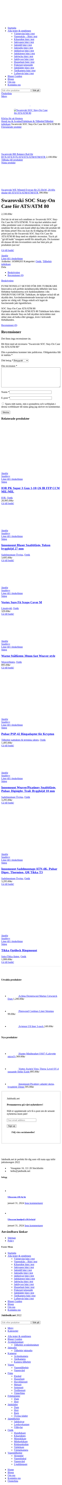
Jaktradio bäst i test (23, 47)
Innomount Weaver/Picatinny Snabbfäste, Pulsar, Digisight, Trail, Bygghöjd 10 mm (28, 789)
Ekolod (17, 1376)
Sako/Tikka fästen (10, 956)
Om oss (11, 1307)
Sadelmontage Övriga (12, 554)
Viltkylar (18, 1427)
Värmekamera (21, 1450)
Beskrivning (14, 272)
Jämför (4, 255)
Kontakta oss (14, 1310)
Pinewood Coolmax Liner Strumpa (36, 1011)
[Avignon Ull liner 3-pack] (13, 1026)
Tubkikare (19, 1447)
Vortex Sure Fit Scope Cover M (21, 602)
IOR (3, 497)
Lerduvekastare (21, 1424)
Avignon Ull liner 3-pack (31, 1026)
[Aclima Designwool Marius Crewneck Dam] (13, 996)
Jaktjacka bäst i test (23, 56)
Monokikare (20, 1438)
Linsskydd (6, 608)
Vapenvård (19, 1370)
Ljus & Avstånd (14, 121)
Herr (16, 1401)
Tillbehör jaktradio (23, 1350)
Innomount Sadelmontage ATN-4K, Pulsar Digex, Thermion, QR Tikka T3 (29, 870)
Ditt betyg (7, 360)
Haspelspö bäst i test (24, 62)
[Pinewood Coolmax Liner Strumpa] (13, 1011)
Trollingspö (19, 1390)
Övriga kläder (21, 1416)
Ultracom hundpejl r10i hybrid (21, 1219)
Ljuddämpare (20, 1464)
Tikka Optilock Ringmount (19, 950)
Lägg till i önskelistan (12, 258)
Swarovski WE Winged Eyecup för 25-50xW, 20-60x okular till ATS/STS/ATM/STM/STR (28, 191)
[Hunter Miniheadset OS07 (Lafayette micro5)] (13, 1053)
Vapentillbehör (21, 1367)
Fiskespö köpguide (23, 65)
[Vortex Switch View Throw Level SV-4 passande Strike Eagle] (13, 1068)
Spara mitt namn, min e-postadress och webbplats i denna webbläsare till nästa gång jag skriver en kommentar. (30, 405)
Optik (38, 261)
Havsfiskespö (21, 1381)
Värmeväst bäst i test (24, 33)
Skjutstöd (18, 1455)
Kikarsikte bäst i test (24, 39)
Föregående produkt (11, 127)
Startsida (12, 1253)
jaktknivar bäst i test (24, 50)
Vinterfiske (19, 1393)
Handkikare (20, 1433)
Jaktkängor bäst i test (24, 53)
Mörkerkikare (21, 1441)
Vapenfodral (20, 1458)
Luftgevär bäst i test (24, 73)
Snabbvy (5, 476)
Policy (11, 1240)
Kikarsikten (20, 1435)
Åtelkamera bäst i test (24, 70)
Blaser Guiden (15, 1301)
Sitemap (12, 1237)
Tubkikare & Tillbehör (33, 121)
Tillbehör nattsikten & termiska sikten (20, 740)
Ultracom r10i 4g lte (17, 1197)
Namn (5, 392)
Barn (16, 1413)
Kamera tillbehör (22, 1362)
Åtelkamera (20, 1359)
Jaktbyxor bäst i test (24, 59)
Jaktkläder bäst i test (24, 67)
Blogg (11, 1304)
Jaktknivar (19, 1421)
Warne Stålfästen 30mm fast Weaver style (28, 656)
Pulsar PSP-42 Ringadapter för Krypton (27, 734)
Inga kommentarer (34, 1203)
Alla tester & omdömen (19, 1256)
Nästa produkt (8, 162)
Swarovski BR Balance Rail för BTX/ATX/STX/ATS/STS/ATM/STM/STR (23, 155)
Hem (3, 121)
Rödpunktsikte (21, 1444)
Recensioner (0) (16, 275)
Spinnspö (18, 1387)
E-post (5, 398)
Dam (16, 1398)
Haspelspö (19, 1379)
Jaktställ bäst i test (23, 45)
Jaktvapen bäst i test (24, 42)
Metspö (17, 1384)
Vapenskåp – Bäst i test (25, 36)
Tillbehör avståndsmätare (26, 1344)
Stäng (4, 482)
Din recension (9, 366)
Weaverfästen (8, 662)
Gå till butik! (7, 250)
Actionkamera (21, 1356)
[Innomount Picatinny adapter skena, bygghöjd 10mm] (13, 1084)
